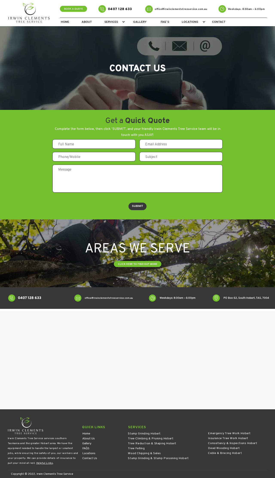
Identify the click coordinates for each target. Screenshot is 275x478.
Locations (88, 453)
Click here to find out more (137, 264)
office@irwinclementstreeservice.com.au (181, 9)
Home (65, 22)
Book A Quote (73, 9)
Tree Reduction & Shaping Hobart (152, 443)
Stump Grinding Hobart (144, 434)
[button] (123, 22)
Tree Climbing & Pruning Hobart (150, 438)
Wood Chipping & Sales (144, 453)
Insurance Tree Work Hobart (228, 438)
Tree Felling (136, 448)
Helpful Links (44, 463)
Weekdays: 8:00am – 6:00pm (246, 9)
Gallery (140, 22)
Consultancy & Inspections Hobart (232, 443)
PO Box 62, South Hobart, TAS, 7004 (246, 298)
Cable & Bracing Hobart (225, 453)
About (87, 22)
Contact (218, 22)
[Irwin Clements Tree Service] (29, 13)
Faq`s (165, 22)
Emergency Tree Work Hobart (229, 433)
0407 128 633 (120, 9)
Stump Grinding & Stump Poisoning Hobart (158, 458)
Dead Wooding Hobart (224, 448)
